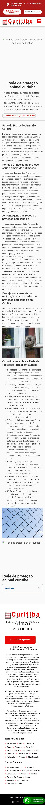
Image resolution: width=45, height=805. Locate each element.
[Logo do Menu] (17, 22)
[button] (39, 21)
